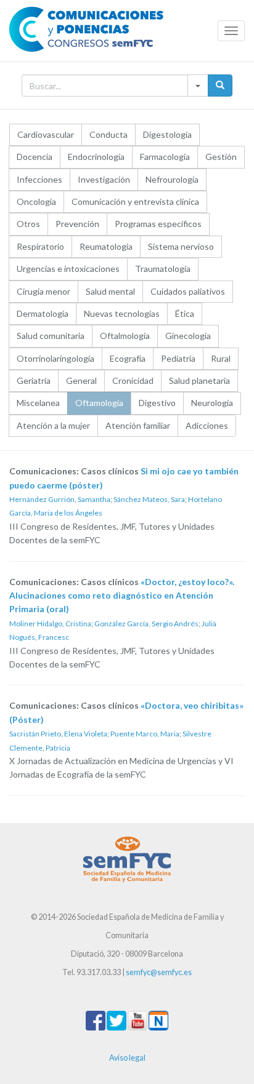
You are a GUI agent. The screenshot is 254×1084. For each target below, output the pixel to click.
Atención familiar (137, 425)
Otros (28, 223)
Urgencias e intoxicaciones (68, 268)
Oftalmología (125, 335)
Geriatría (34, 380)
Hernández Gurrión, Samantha (59, 499)
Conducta (108, 134)
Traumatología (162, 268)
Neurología (212, 402)
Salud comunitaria (50, 335)
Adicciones (207, 425)
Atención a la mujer (53, 425)
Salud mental (110, 291)
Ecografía (127, 358)
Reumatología (106, 246)
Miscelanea (38, 402)
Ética (184, 313)
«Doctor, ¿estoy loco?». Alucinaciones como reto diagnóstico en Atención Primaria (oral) (121, 595)
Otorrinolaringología (55, 358)
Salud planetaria (199, 380)
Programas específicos (158, 223)
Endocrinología (96, 156)
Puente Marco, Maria (144, 733)
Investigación (104, 179)
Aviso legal (127, 1057)
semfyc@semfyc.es (159, 972)
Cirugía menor (43, 291)
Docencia (34, 156)
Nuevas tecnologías (122, 313)
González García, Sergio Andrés (146, 623)
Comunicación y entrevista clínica (135, 201)
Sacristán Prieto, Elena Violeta (58, 733)
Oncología (36, 201)
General (81, 380)
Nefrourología (172, 179)
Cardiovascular (45, 134)
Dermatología (42, 313)
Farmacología (165, 156)
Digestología (167, 134)
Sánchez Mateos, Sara (149, 499)
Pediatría (178, 358)
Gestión (221, 156)
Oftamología (99, 402)
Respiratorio (40, 246)
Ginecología (188, 335)
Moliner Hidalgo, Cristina (50, 623)
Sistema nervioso (181, 246)
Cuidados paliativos (187, 291)
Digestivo (157, 402)
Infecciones (39, 179)
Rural (221, 358)
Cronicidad (133, 380)
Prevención (77, 223)
